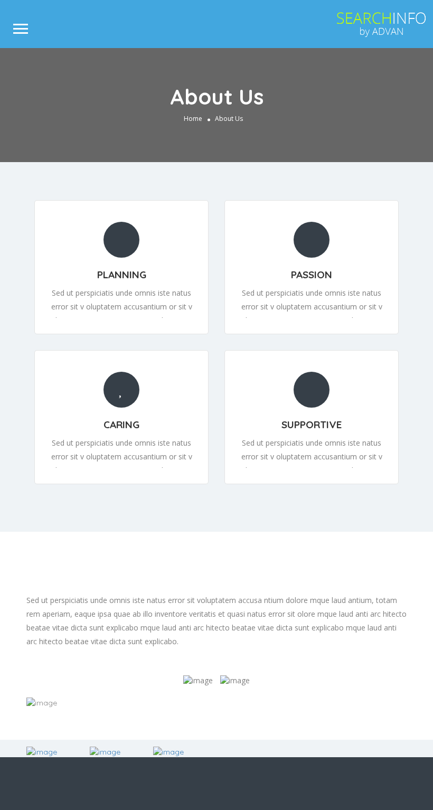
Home (193, 118)
